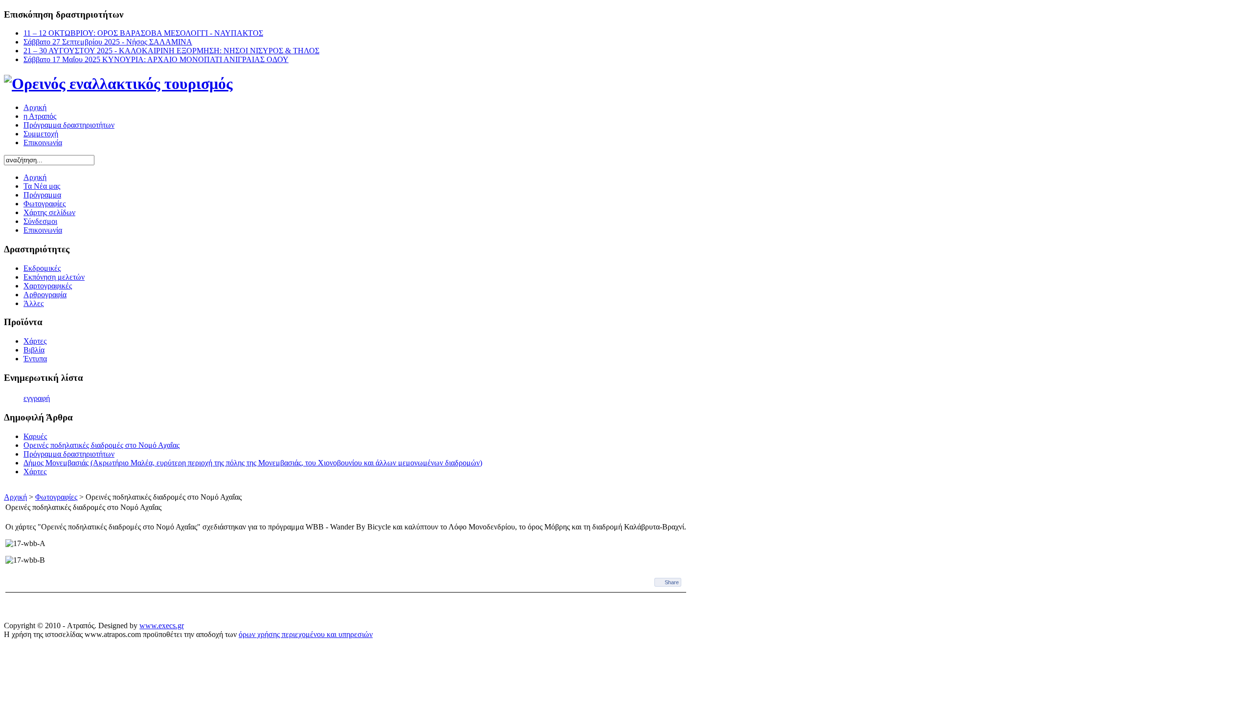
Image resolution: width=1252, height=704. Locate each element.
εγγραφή (36, 398)
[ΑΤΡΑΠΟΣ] (118, 83)
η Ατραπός (39, 116)
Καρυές (35, 436)
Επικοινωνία (42, 142)
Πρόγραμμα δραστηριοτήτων (68, 125)
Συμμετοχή (40, 134)
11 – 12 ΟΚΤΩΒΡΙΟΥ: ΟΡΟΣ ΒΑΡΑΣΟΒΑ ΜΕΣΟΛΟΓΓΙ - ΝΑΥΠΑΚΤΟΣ (143, 33)
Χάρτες (34, 471)
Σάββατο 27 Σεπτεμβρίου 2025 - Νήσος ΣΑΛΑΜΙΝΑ (107, 42)
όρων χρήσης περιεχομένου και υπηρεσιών (306, 634)
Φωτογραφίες (56, 497)
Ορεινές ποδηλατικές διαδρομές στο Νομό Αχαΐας (101, 445)
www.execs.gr (161, 625)
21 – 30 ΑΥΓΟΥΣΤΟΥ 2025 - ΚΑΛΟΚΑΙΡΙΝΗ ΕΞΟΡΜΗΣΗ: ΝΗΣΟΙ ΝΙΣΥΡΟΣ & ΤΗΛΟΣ (171, 50)
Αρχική (34, 107)
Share (672, 582)
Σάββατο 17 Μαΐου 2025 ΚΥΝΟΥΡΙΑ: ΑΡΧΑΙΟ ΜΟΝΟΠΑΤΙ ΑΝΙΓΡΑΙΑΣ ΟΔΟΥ (156, 59)
